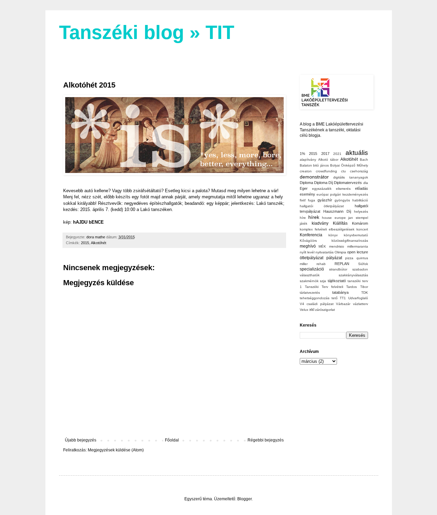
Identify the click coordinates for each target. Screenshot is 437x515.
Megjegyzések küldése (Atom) (116, 450)
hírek (313, 217)
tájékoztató (337, 281)
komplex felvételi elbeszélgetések (327, 229)
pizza (349, 258)
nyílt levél (307, 252)
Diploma (306, 183)
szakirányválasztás (353, 275)
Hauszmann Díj (337, 211)
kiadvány (320, 223)
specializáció (312, 269)
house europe (334, 218)
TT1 (343, 298)
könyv (333, 235)
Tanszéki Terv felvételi (324, 287)
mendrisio (336, 246)
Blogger (244, 499)
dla (365, 183)
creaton (306, 171)
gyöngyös (342, 200)
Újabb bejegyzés (80, 440)
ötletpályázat (311, 257)
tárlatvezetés (310, 292)
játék (303, 223)
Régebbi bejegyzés (266, 440)
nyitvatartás (324, 252)
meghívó (308, 246)
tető (335, 298)
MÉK (322, 246)
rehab (321, 264)
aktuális (357, 152)
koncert (362, 229)
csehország (359, 171)
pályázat (334, 257)
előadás (361, 188)
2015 (85, 243)
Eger (304, 188)
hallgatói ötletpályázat (322, 206)
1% (302, 153)
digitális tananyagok (350, 177)
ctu (343, 171)
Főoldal (172, 440)
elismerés (343, 188)
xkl (311, 309)
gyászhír (325, 200)
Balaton (306, 165)
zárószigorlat (325, 310)
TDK (364, 292)
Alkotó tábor (328, 159)
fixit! (303, 200)
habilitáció (360, 200)
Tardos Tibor (357, 287)
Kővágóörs (308, 240)
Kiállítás (340, 223)
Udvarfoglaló (358, 298)
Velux (304, 310)
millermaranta (357, 246)
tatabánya (340, 292)
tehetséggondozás (314, 298)
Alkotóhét (98, 243)
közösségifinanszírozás (350, 240)
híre (303, 218)
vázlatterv (360, 304)
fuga (311, 200)
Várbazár (343, 304)
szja (323, 281)
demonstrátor (314, 177)
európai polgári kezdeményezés (342, 194)
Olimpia (340, 252)
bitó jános (321, 165)
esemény (307, 194)
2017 (325, 153)
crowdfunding (326, 171)
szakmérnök (309, 281)
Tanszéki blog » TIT (146, 32)
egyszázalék (322, 188)
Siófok (363, 264)
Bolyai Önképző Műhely (349, 165)
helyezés (361, 211)
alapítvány (308, 159)
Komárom (360, 223)
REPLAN (342, 264)
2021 (337, 154)
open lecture (357, 252)
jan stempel (358, 218)
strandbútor (338, 269)
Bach (364, 159)
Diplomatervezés (348, 183)
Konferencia (311, 235)
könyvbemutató (356, 235)
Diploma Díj (323, 183)
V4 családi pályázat (317, 304)
